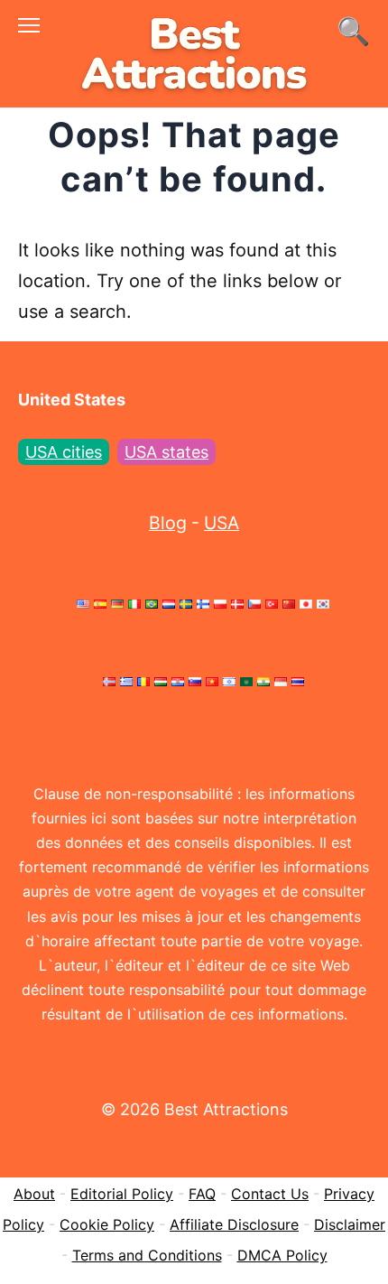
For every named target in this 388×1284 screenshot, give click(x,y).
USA (221, 523)
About (34, 1194)
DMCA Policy (282, 1255)
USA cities (63, 451)
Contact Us (270, 1194)
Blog (168, 523)
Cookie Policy (107, 1224)
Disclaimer (349, 1224)
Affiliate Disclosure (234, 1224)
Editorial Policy (121, 1194)
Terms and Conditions (147, 1255)
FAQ (202, 1194)
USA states (166, 451)
